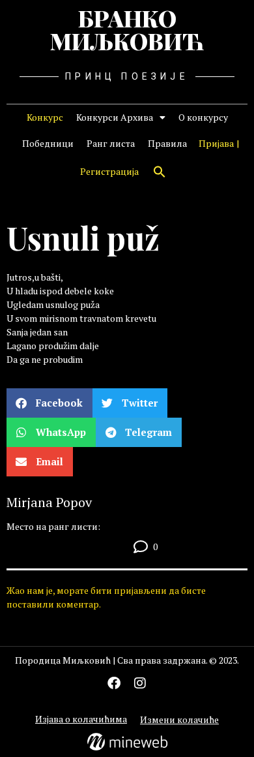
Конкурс (45, 117)
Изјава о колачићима (81, 719)
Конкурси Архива (114, 117)
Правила (167, 143)
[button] (159, 172)
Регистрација (109, 171)
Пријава (216, 143)
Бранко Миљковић (127, 29)
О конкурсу (203, 117)
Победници (48, 143)
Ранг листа (111, 143)
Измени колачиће (179, 719)
